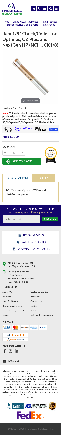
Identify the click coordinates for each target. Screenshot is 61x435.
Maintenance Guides (33, 242)
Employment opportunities (33, 249)
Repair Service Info (12, 306)
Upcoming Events (33, 235)
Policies (34, 311)
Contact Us (36, 301)
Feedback (35, 297)
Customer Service (39, 292)
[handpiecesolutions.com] (12, 9)
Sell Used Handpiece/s (41, 315)
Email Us (13, 361)
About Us (7, 292)
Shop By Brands (10, 301)
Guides (33, 306)
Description (17, 178)
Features (43, 178)
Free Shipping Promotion (14, 311)
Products (6, 297)
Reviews (6, 315)
